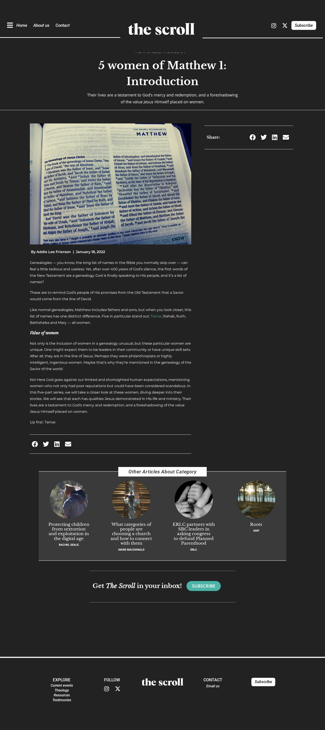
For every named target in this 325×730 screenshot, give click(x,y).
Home (21, 25)
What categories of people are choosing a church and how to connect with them (131, 534)
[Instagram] (273, 25)
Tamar (156, 316)
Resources (62, 695)
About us (41, 25)
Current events (62, 685)
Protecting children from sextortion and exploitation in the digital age (68, 531)
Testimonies (61, 700)
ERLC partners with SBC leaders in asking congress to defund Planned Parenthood (194, 534)
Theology (62, 690)
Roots (256, 524)
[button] (35, 444)
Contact (62, 25)
